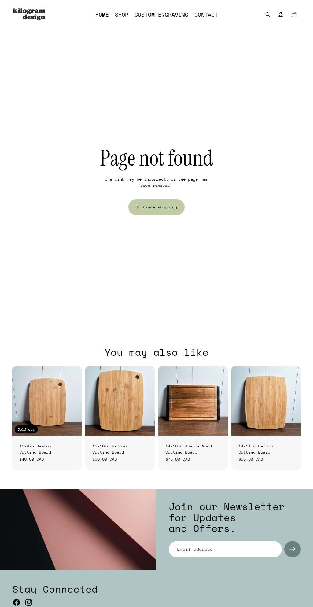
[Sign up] (292, 549)
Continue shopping (156, 207)
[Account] (280, 14)
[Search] (267, 14)
